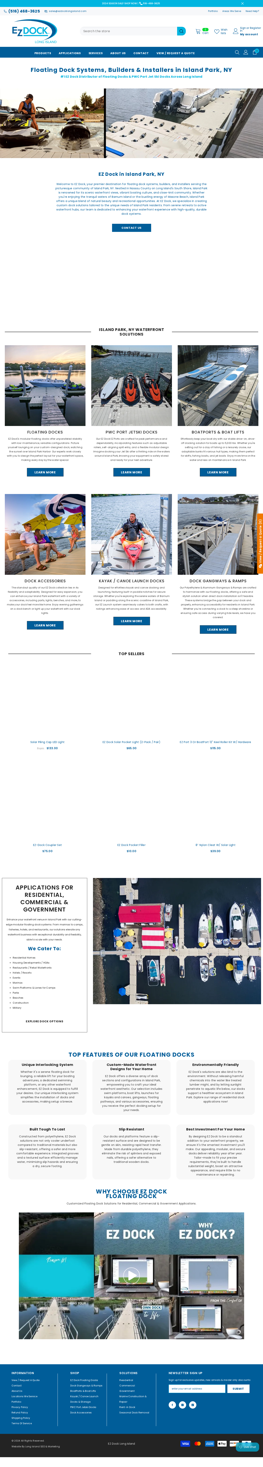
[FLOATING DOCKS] (45, 385)
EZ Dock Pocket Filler (131, 845)
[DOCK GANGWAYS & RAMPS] (218, 534)
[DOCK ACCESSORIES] (45, 534)
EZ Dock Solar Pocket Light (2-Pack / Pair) (131, 742)
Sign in (243, 29)
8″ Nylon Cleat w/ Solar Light (215, 845)
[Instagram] (182, 1405)
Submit (238, 1389)
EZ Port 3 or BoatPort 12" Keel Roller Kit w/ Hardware (215, 742)
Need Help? (252, 11)
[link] (47, 1087)
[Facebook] (172, 1405)
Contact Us (131, 228)
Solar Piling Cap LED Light (47, 742)
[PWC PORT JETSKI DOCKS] (131, 385)
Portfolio (213, 11)
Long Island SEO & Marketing (42, 1446)
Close (242, 3)
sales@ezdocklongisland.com (67, 11)
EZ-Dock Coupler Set (47, 845)
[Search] (133, 31)
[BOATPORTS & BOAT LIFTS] (218, 385)
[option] (45, 411)
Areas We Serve (231, 11)
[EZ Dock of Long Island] (177, 941)
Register (255, 28)
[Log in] (245, 52)
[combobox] (128, 31)
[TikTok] (192, 1405)
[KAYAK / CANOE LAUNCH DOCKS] (131, 534)
